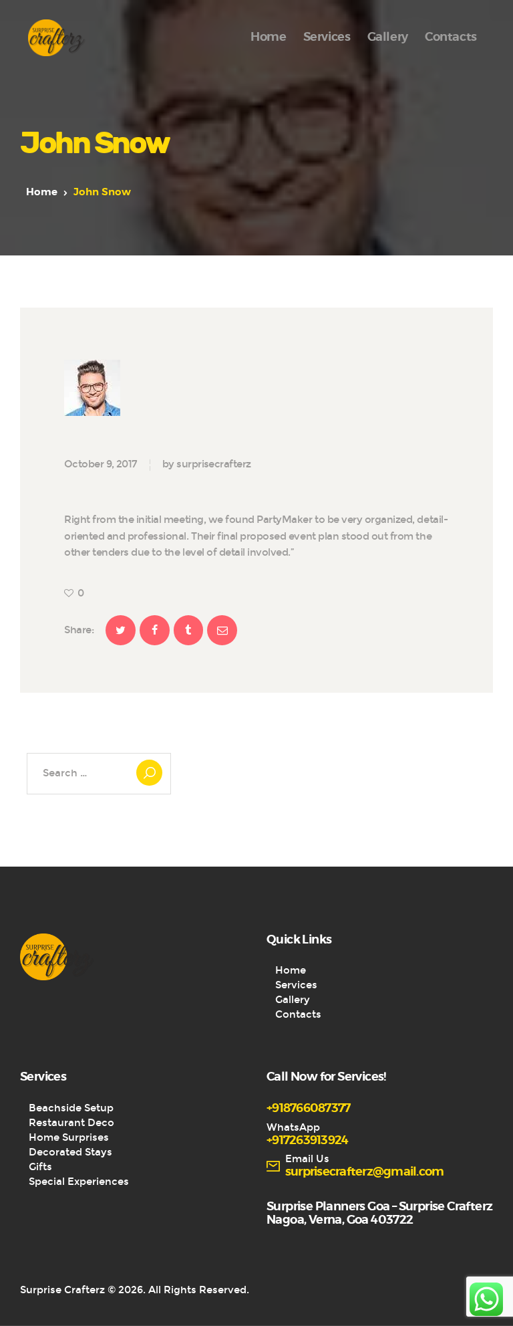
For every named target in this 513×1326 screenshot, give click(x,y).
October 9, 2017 (100, 464)
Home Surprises (69, 1137)
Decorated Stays (70, 1152)
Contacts (298, 1014)
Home (41, 192)
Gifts (40, 1167)
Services (296, 985)
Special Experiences (79, 1182)
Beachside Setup (71, 1108)
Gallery (292, 1000)
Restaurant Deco (71, 1123)
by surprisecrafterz (206, 464)
